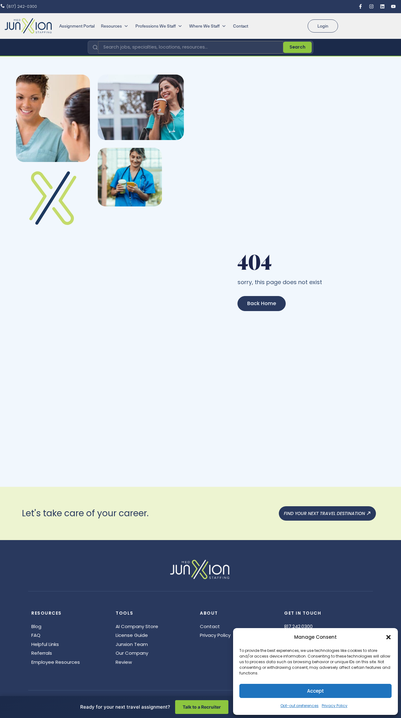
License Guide (132, 635)
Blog (36, 626)
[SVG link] (28, 26)
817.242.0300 (298, 626)
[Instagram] (371, 6)
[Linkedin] (382, 6)
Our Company (132, 653)
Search (297, 47)
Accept (315, 691)
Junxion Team (132, 644)
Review (124, 662)
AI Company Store (137, 626)
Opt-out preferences (299, 705)
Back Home (261, 303)
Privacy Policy (334, 705)
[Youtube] (393, 6)
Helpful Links (45, 644)
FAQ (35, 635)
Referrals (41, 653)
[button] (388, 637)
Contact (210, 626)
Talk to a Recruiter (202, 707)
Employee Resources (55, 662)
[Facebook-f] (360, 6)
